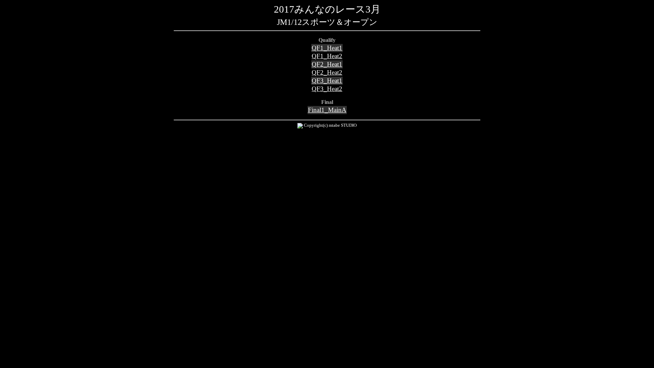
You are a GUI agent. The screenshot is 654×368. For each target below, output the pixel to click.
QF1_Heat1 (327, 47)
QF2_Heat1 (327, 64)
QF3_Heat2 (327, 88)
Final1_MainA (327, 109)
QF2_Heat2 (327, 72)
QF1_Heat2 (327, 56)
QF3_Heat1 (327, 80)
